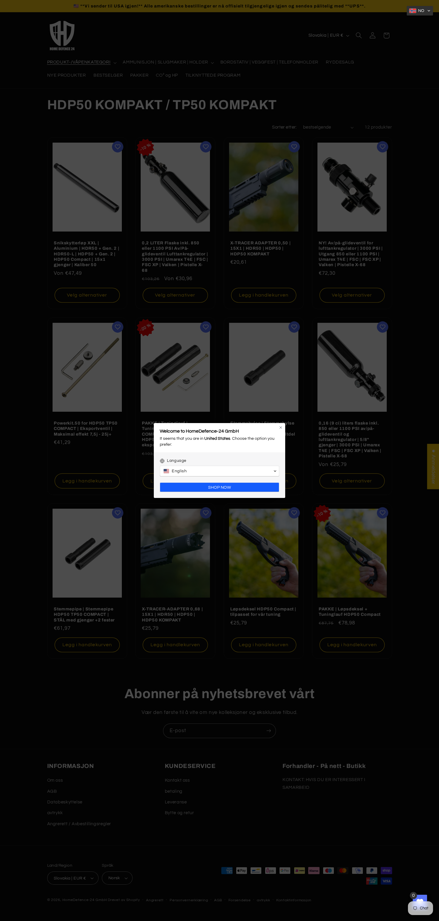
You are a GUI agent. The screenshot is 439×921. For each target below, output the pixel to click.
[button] (420, 11)
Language (176, 461)
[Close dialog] (280, 427)
